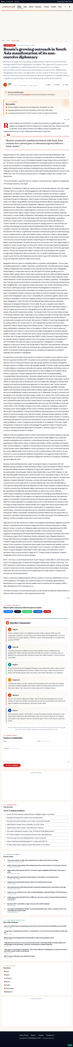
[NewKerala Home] (8, 6)
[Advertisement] (36, 26)
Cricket (46, 7)
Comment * (11, 748)
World (31, 7)
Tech (59, 7)
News (8, 40)
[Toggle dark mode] (70, 7)
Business (38, 7)
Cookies (41, 1035)
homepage (26, 94)
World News (15, 40)
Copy (48, 611)
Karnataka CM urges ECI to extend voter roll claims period (25, 818)
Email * (43, 741)
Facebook (9, 611)
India (25, 7)
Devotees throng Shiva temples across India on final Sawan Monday (28, 821)
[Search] (65, 7)
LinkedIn (38, 611)
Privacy (33, 1035)
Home (19, 7)
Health (53, 7)
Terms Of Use (23, 1035)
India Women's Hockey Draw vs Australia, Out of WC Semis (25, 824)
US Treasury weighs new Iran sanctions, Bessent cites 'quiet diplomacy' (29, 834)
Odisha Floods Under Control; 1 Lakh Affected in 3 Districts (25, 828)
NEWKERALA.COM (35, 1038)
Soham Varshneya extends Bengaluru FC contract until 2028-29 (27, 841)
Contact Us (50, 1035)
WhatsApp (28, 611)
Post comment (13, 765)
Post (18, 611)
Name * (5, 741)
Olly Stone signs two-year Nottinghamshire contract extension (26, 838)
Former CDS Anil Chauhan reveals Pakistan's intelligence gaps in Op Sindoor (31, 814)
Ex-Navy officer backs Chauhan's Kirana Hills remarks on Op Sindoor (28, 845)
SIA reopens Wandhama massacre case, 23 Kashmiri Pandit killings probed (30, 831)
